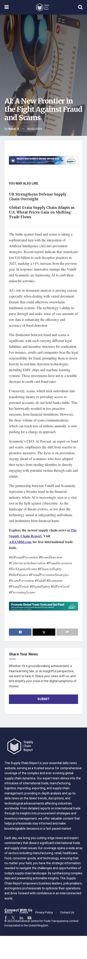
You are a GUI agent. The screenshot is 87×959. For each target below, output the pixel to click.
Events (24, 912)
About (8, 912)
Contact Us (67, 912)
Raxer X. (14, 129)
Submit (43, 699)
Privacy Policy (44, 912)
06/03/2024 (34, 129)
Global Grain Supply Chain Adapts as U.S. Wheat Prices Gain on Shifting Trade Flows (42, 212)
